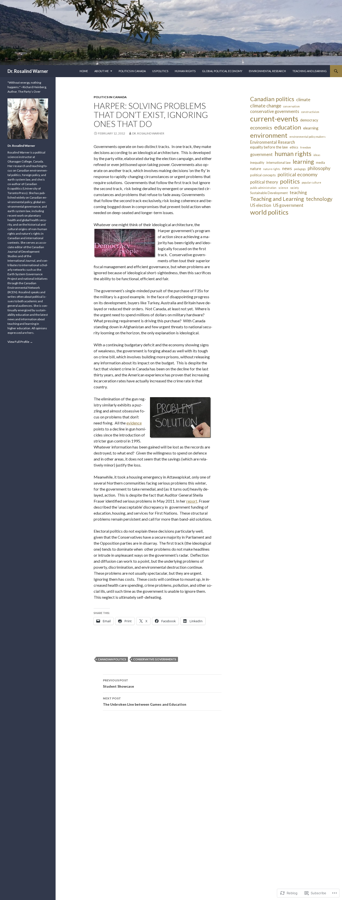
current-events (274, 118)
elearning (310, 128)
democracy (309, 120)
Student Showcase (118, 683)
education (287, 127)
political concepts (263, 175)
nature (255, 168)
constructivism (310, 111)
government (261, 154)
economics (261, 127)
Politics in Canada (132, 71)
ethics (294, 147)
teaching (298, 192)
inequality (257, 163)
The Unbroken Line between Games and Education (144, 701)
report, (192, 501)
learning (303, 161)
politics (290, 181)
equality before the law (269, 147)
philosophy (319, 168)
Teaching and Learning (309, 71)
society (294, 187)
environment (268, 135)
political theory (264, 182)
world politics (269, 212)
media (320, 163)
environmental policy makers (307, 136)
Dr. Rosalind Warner (28, 71)
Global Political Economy (222, 71)
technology (319, 199)
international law (278, 163)
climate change (265, 105)
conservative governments (154, 659)
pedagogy (300, 169)
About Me (101, 71)
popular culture (311, 182)
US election (260, 205)
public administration (263, 187)
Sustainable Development (269, 193)
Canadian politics (112, 659)
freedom (305, 147)
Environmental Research (267, 71)
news (287, 168)
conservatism (291, 106)
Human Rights (185, 71)
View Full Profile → (20, 342)
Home (84, 71)
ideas (316, 155)
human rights (293, 153)
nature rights (271, 169)
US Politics (160, 71)
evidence (134, 422)
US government (288, 205)
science (283, 187)
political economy (297, 174)
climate (303, 99)
